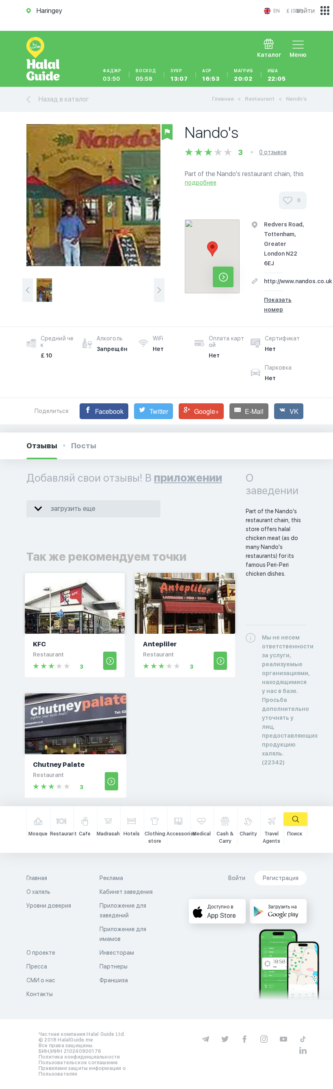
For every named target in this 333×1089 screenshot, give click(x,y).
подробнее (200, 182)
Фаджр (112, 75)
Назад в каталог (64, 99)
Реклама (111, 878)
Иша (277, 75)
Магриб (243, 75)
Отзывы (41, 445)
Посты (83, 445)
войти (306, 11)
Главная (223, 99)
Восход (146, 75)
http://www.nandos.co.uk (298, 281)
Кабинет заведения (126, 892)
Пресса (36, 966)
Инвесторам (116, 952)
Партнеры (113, 966)
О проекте (40, 952)
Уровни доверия (48, 905)
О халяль (38, 892)
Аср (211, 75)
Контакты (39, 994)
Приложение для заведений (122, 910)
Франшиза (113, 980)
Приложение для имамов (122, 934)
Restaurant (260, 99)
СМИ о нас (40, 980)
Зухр (179, 75)
